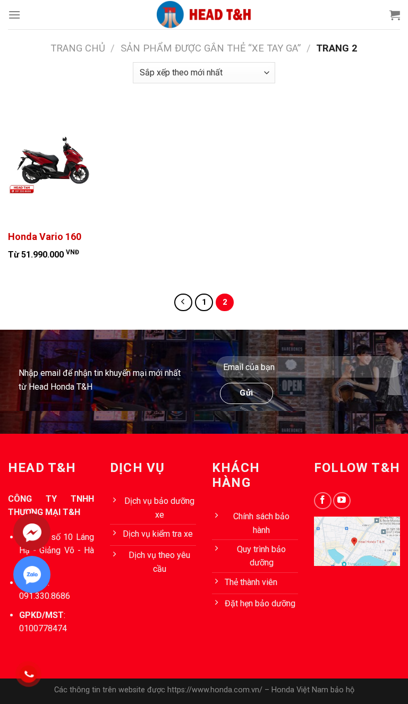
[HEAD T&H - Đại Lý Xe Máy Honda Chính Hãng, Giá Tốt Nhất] (204, 14)
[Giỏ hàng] (394, 15)
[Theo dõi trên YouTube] (342, 501)
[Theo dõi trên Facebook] (323, 501)
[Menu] (14, 15)
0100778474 (43, 628)
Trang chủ (77, 48)
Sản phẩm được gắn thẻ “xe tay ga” (211, 48)
